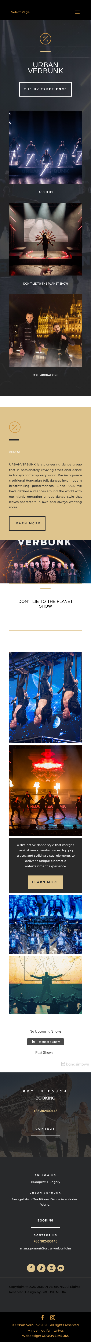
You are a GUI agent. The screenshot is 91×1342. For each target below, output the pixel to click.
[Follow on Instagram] (51, 1268)
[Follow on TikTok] (41, 1268)
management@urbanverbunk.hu (45, 1248)
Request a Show (49, 1041)
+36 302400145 (45, 1110)
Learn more (27, 523)
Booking (45, 1220)
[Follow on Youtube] (60, 1268)
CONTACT (45, 1129)
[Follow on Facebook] (31, 1268)
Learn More (45, 882)
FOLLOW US (45, 1175)
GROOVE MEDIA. (55, 1336)
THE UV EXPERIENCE (45, 89)
